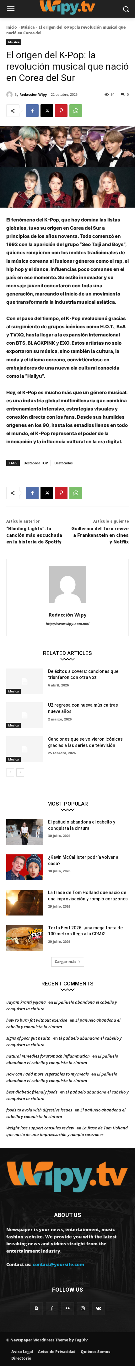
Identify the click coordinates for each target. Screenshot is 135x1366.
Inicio (11, 27)
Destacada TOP (36, 463)
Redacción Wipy (33, 94)
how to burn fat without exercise (36, 1020)
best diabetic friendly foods (31, 1092)
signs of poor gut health (28, 1038)
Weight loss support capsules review (40, 1128)
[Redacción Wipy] (10, 94)
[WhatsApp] (75, 110)
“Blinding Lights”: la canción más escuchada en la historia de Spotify (34, 535)
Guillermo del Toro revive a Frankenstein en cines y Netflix (100, 535)
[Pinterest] (61, 110)
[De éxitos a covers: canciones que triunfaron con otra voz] (24, 681)
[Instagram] (83, 1308)
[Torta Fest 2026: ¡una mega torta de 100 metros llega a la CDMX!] (24, 938)
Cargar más (65, 961)
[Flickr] (67, 1308)
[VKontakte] (98, 1308)
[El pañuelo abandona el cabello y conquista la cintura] (24, 832)
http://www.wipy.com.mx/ (67, 624)
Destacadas (63, 463)
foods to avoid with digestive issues (39, 1110)
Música (28, 27)
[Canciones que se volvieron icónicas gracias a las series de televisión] (24, 749)
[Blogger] (36, 1308)
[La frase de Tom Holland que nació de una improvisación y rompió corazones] (24, 902)
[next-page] (20, 772)
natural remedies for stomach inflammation (48, 1056)
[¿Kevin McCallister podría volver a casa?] (24, 867)
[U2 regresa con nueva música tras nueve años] (24, 715)
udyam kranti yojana (26, 1002)
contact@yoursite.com (58, 1264)
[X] (46, 110)
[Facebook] (32, 110)
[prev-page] (10, 772)
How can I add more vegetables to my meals (47, 1074)
